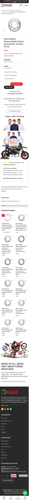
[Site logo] (6, 5)
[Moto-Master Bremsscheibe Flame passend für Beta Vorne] (7, 322)
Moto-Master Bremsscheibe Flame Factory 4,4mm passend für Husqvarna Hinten (21, 248)
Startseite (3, 10)
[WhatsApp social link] (11, 409)
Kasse (2, 426)
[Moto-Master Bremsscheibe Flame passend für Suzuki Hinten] (21, 283)
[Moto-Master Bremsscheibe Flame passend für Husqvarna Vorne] (21, 302)
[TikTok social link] (13, 409)
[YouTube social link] (8, 409)
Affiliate (3, 452)
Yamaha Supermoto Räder (21, 205)
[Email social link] (2, 409)
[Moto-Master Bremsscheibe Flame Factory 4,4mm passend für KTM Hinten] (7, 262)
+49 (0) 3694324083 (7, 1)
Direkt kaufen (9, 87)
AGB (2, 449)
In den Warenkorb (16, 84)
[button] (12, 215)
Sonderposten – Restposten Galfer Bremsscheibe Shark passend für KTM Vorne (7, 227)
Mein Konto (4, 418)
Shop (2, 429)
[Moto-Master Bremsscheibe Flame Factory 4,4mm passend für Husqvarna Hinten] (21, 239)
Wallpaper (3, 432)
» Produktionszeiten (14, 91)
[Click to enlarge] (4, 31)
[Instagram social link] (5, 409)
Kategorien (18, 10)
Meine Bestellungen (6, 421)
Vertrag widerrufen (8, 480)
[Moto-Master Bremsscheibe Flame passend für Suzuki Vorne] (21, 322)
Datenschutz (4, 455)
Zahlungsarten (5, 441)
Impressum (4, 458)
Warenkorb (4, 423)
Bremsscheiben (5, 11)
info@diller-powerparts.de (10, 470)
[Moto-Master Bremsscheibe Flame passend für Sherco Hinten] (7, 283)
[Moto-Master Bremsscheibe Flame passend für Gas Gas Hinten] (7, 302)
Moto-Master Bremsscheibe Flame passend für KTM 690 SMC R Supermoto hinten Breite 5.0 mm (21, 227)
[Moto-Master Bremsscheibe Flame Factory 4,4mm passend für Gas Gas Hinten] (21, 262)
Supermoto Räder (10, 10)
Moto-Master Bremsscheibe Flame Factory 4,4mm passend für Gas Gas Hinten (21, 271)
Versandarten (4, 444)
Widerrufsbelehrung (6, 446)
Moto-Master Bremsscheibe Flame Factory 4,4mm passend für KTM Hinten (7, 271)
